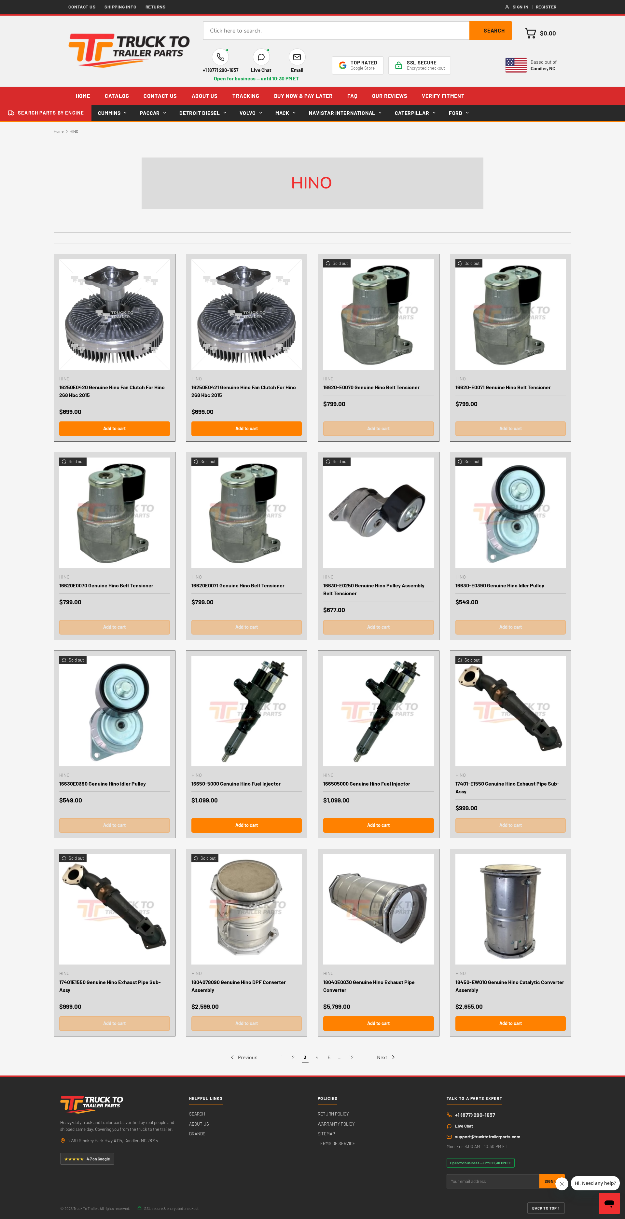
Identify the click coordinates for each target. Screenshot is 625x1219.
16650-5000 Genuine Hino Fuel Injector (236, 783)
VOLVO (248, 113)
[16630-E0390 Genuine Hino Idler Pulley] (510, 513)
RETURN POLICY (333, 1113)
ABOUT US (205, 96)
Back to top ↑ (546, 1208)
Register (546, 6)
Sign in (521, 6)
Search (494, 30)
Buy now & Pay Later (303, 96)
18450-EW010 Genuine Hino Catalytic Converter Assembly (509, 986)
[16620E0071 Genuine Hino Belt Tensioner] (246, 513)
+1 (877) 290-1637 (475, 1115)
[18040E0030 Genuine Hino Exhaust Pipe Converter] (378, 909)
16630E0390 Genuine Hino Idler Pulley (102, 783)
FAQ (352, 96)
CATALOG (117, 96)
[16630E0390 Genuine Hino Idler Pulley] (114, 711)
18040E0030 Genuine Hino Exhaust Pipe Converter (369, 986)
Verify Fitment (443, 96)
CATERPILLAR (412, 113)
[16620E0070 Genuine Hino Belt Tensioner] (114, 513)
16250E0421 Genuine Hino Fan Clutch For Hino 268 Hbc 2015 (243, 391)
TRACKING (245, 96)
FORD (456, 113)
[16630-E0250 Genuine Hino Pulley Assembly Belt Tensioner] (378, 513)
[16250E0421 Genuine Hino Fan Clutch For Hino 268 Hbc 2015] (246, 314)
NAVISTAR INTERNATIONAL (342, 113)
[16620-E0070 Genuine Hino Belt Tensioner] (378, 314)
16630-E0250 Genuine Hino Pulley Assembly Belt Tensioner (373, 589)
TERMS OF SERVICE (336, 1143)
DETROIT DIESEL (199, 113)
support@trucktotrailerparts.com (487, 1136)
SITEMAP (326, 1133)
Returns (156, 6)
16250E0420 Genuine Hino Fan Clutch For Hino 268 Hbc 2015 (112, 391)
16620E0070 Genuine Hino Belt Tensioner (106, 585)
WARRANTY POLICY (336, 1124)
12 (351, 1057)
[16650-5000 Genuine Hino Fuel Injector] (246, 711)
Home (58, 131)
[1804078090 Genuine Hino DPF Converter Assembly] (246, 909)
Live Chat (464, 1126)
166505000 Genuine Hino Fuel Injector (366, 783)
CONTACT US (160, 96)
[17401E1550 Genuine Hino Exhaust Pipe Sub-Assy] (114, 909)
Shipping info (120, 6)
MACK (282, 113)
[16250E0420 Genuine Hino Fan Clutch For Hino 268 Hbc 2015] (114, 314)
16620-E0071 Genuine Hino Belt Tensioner (503, 387)
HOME (83, 96)
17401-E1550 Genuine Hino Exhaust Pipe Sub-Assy (507, 787)
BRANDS (197, 1133)
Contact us (82, 6)
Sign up (552, 1181)
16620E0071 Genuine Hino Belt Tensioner (238, 585)
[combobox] (357, 30)
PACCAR (150, 113)
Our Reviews (389, 96)
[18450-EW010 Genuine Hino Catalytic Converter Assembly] (510, 909)
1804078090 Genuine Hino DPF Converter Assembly (238, 986)
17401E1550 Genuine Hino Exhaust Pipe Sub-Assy (110, 986)
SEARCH (197, 1113)
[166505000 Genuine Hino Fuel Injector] (378, 711)
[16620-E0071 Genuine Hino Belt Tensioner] (510, 314)
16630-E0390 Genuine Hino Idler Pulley (499, 585)
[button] (540, 33)
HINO (74, 131)
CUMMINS (109, 113)
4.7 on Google (87, 1159)
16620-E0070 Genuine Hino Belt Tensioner (371, 387)
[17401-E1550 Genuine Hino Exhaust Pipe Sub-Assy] (510, 711)
